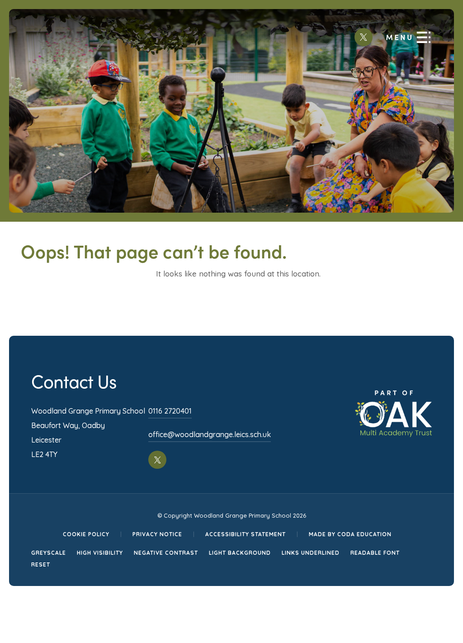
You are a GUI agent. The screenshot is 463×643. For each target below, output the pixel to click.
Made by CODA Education (350, 534)
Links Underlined (311, 552)
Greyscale (48, 552)
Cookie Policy (86, 534)
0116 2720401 (170, 410)
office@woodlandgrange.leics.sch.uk (209, 434)
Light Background (240, 552)
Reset (40, 564)
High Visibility (100, 552)
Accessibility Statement (245, 534)
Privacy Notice (157, 534)
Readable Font (375, 552)
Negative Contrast (166, 552)
